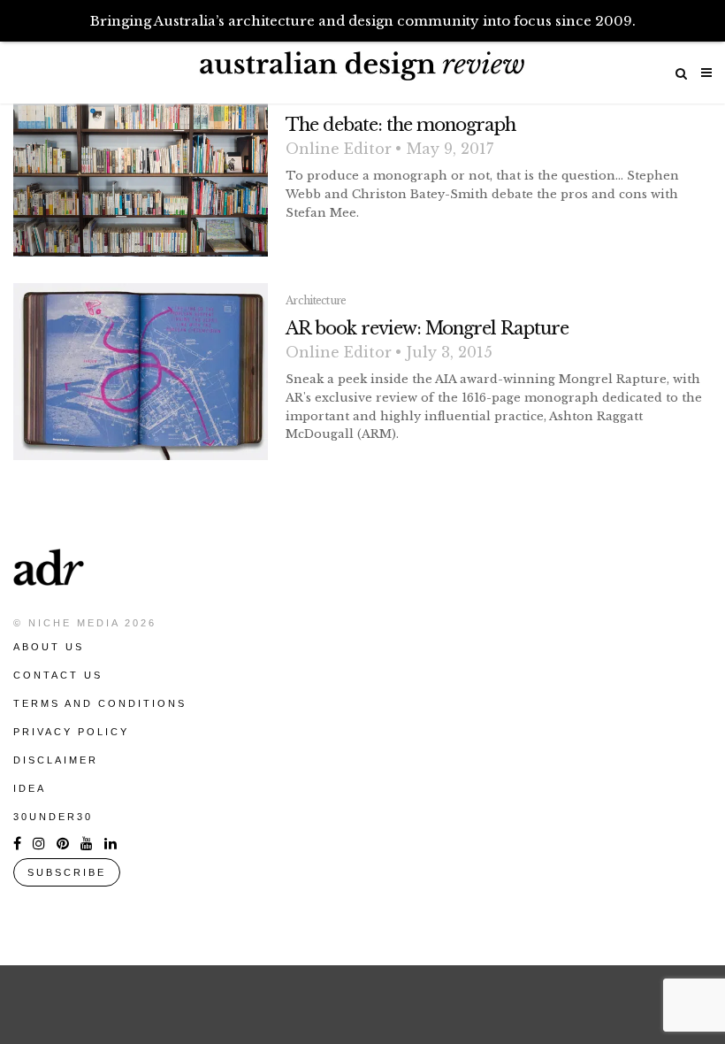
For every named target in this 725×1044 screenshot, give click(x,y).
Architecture (316, 300)
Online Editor (339, 148)
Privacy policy (71, 731)
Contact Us (58, 675)
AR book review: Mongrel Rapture (427, 328)
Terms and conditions (100, 703)
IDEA (29, 788)
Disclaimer (55, 760)
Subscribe (66, 872)
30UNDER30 (53, 816)
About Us (48, 646)
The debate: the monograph (400, 124)
